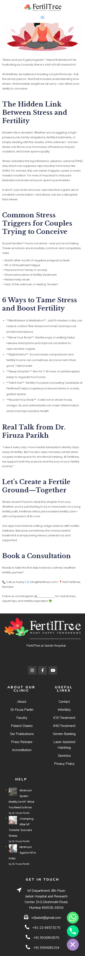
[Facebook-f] (42, 670)
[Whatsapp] (73, 918)
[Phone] (73, 931)
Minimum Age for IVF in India (22, 852)
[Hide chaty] (73, 945)
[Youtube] (53, 670)
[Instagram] (32, 670)
